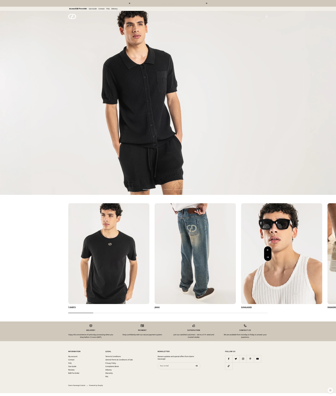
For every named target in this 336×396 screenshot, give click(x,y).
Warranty (109, 373)
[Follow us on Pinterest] (250, 358)
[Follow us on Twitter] (236, 358)
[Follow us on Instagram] (243, 358)
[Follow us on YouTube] (257, 358)
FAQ (108, 8)
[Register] (196, 366)
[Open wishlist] (2, 394)
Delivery (114, 8)
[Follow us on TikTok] (228, 366)
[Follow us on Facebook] (228, 358)
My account (72, 356)
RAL (106, 376)
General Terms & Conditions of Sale (119, 359)
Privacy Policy (110, 363)
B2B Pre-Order (73, 373)
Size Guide (93, 8)
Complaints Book (112, 366)
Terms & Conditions (113, 356)
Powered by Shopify (96, 385)
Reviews (71, 370)
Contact (101, 8)
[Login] (266, 16)
